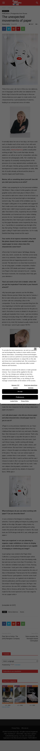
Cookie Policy (14, 401)
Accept (20, 391)
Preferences (20, 397)
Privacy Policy (25, 401)
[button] (35, 349)
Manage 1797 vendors (15, 386)
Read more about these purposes (30, 386)
